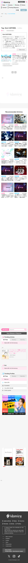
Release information (7, 65)
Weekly (14, 340)
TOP (2, 13)
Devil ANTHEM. (10, 30)
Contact (4, 7)
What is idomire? (9, 536)
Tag (6, 13)
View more (22, 49)
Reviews (17, 5)
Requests (21, 2)
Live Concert (15, 64)
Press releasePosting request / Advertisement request (14, 550)
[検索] (25, 329)
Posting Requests (14, 7)
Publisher (8, 538)
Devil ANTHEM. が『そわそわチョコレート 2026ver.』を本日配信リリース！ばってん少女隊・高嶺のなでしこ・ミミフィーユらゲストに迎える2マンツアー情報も (19, 58)
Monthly (22, 340)
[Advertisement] (14, 431)
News (3, 5)
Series (23, 5)
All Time (5, 340)
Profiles (19, 524)
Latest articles (7, 521)
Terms (7, 542)
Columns (10, 5)
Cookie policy (8, 546)
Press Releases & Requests (14, 333)
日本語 (17, 10)
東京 (3, 30)
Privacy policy (8, 544)
